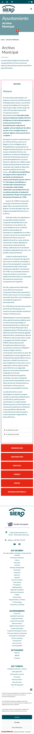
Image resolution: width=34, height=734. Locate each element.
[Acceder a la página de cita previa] (7, 2)
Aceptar (17, 717)
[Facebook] (19, 544)
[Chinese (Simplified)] (2, 731)
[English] (4, 731)
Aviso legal (27, 731)
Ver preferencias (17, 727)
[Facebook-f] (29, 2)
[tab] (17, 84)
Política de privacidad (19, 731)
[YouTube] (14, 544)
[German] (8, 731)
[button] (31, 690)
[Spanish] (12, 731)
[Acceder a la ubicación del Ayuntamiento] (12, 2)
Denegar (17, 722)
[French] (6, 731)
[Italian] (10, 731)
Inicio (3, 39)
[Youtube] (31, 2)
